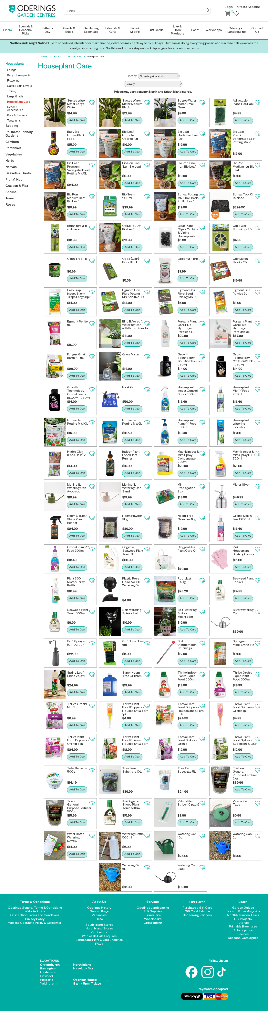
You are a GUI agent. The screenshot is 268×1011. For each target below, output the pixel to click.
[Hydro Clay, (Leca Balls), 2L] (55, 464)
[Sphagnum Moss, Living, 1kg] (220, 653)
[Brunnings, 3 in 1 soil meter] (55, 238)
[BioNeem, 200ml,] (110, 206)
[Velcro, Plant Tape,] (220, 813)
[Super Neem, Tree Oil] (110, 684)
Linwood (46, 976)
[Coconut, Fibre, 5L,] (165, 270)
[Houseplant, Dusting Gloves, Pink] (220, 559)
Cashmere (48, 973)
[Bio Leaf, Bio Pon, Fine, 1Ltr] (110, 175)
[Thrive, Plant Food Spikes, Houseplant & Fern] (110, 748)
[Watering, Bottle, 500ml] (110, 845)
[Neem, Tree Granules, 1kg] (165, 527)
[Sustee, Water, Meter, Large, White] (55, 112)
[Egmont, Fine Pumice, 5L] (220, 302)
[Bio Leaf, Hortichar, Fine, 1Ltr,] (165, 143)
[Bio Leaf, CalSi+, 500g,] (110, 238)
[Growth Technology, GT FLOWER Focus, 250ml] (220, 367)
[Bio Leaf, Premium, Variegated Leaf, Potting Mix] (220, 143)
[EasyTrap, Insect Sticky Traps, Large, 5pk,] (55, 302)
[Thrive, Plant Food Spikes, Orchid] (165, 748)
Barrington (48, 969)
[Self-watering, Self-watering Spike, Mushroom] (165, 621)
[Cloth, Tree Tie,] (55, 270)
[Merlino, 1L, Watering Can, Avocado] (55, 496)
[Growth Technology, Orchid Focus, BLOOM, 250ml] (55, 400)
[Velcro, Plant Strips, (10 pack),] (165, 813)
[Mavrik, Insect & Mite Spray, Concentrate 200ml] (165, 464)
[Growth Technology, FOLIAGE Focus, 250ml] (165, 367)
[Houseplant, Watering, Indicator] (220, 432)
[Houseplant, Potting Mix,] (110, 432)
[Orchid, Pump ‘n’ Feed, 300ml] (55, 559)
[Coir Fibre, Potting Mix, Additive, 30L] (110, 302)
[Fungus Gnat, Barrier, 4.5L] (55, 367)
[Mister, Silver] (220, 496)
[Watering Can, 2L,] (220, 845)
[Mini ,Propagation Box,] (165, 496)
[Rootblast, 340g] (165, 590)
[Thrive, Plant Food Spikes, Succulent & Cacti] (220, 748)
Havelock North (85, 969)
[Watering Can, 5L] (110, 877)
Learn (243, 902)
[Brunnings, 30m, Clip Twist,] (220, 238)
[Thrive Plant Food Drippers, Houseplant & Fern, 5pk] (165, 716)
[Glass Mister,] (110, 367)
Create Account (248, 7)
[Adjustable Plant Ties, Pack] (220, 112)
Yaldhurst (47, 984)
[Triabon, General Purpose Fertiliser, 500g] (55, 813)
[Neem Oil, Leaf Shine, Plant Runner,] (55, 527)
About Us (99, 902)
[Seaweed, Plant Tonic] (220, 590)
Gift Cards (197, 902)
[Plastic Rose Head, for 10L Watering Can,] (110, 590)
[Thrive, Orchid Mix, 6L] (55, 716)
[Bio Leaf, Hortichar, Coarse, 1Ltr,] (110, 143)
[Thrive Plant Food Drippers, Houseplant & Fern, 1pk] (110, 716)
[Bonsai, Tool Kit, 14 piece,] (220, 206)
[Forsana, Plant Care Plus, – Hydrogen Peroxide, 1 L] (165, 334)
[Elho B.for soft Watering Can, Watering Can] (110, 334)
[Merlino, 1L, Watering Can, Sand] (110, 496)
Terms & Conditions (35, 902)
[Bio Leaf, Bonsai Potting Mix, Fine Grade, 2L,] (165, 206)
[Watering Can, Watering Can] (220, 621)
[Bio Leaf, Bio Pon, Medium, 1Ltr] (220, 175)
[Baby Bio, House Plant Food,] (55, 143)
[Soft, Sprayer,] (55, 653)
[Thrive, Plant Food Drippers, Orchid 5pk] (55, 748)
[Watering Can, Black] (165, 877)
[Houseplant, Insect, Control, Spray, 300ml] (165, 400)
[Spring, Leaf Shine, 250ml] (55, 684)
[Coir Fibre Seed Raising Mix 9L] (165, 302)
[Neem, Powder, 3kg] (110, 527)
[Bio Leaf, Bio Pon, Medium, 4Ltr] (55, 206)
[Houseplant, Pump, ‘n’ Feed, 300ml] (165, 432)
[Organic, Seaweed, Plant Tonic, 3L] (110, 559)
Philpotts (46, 980)
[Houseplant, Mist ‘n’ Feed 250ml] (220, 400)
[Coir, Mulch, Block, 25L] (220, 270)
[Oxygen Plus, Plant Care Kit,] (165, 559)
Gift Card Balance (197, 912)
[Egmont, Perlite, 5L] (55, 334)
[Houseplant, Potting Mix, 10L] (55, 432)
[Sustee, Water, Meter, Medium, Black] (110, 112)
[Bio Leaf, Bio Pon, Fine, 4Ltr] (165, 175)
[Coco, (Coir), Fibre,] (110, 270)
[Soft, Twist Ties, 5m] (110, 653)
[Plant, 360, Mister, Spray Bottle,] (55, 590)
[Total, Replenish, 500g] (55, 781)
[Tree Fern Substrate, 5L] (165, 781)
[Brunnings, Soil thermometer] (165, 653)
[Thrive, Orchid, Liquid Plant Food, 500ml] (220, 684)
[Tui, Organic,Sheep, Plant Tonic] (110, 813)
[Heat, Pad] (110, 400)
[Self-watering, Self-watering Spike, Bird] (110, 621)
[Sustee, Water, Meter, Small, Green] (165, 112)
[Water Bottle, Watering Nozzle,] (55, 845)
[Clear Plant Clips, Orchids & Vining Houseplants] (165, 238)
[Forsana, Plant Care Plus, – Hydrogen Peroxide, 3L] (220, 334)
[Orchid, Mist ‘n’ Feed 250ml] (220, 527)
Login (229, 7)
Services (153, 902)
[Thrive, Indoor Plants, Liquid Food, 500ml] (165, 684)
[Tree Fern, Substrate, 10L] (110, 781)
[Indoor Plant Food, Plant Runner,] (110, 464)
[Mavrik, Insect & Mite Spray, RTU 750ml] (220, 464)
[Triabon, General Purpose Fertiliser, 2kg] (220, 781)
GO (208, 10)
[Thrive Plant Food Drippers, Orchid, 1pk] (220, 716)
